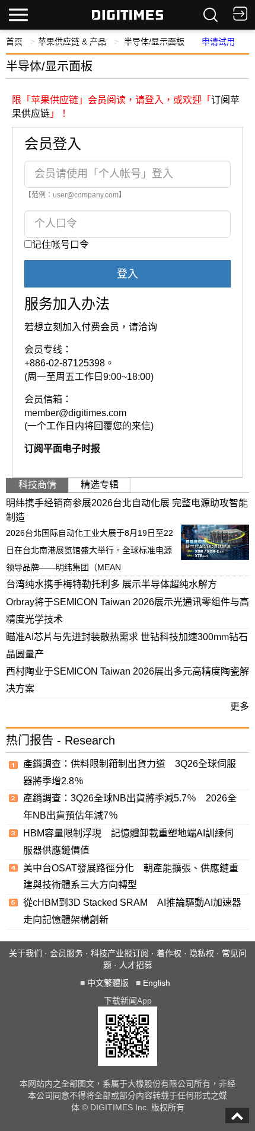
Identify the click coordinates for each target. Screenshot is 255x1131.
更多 (239, 706)
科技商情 (37, 485)
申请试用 (218, 41)
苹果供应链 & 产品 (72, 41)
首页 (14, 41)
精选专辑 (100, 485)
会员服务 (66, 953)
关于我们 (25, 953)
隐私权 (201, 953)
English (156, 983)
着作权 (169, 953)
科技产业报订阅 (120, 953)
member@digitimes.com (75, 413)
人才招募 (135, 965)
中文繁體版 (108, 983)
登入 (127, 274)
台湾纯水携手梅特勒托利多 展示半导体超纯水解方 (111, 584)
